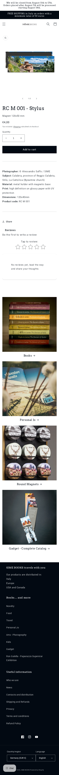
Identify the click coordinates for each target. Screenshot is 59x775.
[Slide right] (36, 98)
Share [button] (9, 221)
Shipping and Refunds (18, 702)
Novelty (10, 606)
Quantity (6, 132)
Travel (9, 620)
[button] (3, 24)
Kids (8, 642)
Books (28, 355)
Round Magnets (28, 484)
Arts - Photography (16, 635)
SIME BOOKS (25, 770)
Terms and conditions (17, 716)
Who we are (12, 680)
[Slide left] (22, 98)
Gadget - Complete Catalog (27, 548)
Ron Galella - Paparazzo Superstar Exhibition (24, 658)
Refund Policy (13, 723)
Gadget (10, 649)
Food (9, 613)
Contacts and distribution (20, 694)
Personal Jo (28, 419)
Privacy (10, 709)
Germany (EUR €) (18, 758)
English (42, 758)
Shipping (17, 126)
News (9, 687)
